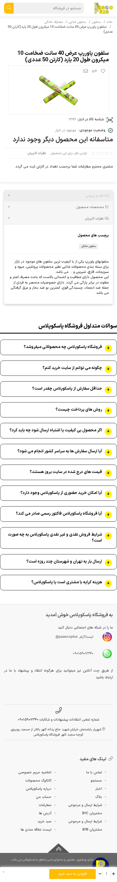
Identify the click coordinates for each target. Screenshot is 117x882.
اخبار (98, 789)
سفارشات (45, 805)
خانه (110, 22)
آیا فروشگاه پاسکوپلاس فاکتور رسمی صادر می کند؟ (59, 514)
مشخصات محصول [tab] (90, 207)
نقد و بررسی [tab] (95, 195)
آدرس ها (45, 813)
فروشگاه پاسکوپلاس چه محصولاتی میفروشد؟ (63, 347)
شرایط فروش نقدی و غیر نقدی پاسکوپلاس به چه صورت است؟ (55, 538)
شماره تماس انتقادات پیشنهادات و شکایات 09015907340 (58, 719)
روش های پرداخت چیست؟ (79, 410)
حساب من (43, 797)
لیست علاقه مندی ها (36, 829)
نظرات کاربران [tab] (95, 218)
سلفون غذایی (77, 22)
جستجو (96, 780)
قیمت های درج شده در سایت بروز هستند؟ (66, 472)
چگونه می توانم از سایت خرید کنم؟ (72, 368)
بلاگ (98, 797)
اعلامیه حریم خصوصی (34, 772)
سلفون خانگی (88, 246)
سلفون (96, 22)
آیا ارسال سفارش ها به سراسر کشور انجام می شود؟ (59, 451)
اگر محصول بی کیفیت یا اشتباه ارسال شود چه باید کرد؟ (56, 431)
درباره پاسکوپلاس (38, 789)
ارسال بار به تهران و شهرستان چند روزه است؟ (64, 562)
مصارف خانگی (54, 22)
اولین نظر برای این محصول (69, 153)
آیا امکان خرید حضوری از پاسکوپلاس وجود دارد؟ (61, 493)
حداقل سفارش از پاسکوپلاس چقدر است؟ (67, 389)
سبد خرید (44, 821)
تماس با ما (94, 772)
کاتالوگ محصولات (38, 780)
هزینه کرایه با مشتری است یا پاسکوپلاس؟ (66, 582)
